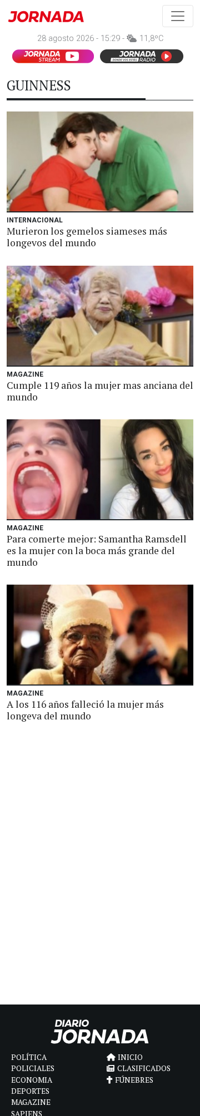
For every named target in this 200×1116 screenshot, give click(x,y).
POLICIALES (32, 1068)
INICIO (130, 1057)
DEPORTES (30, 1091)
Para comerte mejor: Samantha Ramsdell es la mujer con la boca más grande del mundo (97, 550)
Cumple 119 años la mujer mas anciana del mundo (100, 391)
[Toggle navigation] (177, 16)
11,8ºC (151, 38)
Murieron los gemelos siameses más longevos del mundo (87, 237)
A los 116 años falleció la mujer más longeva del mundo (85, 710)
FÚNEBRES (134, 1080)
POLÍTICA (29, 1057)
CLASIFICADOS (144, 1068)
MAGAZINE (31, 1102)
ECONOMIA (31, 1080)
